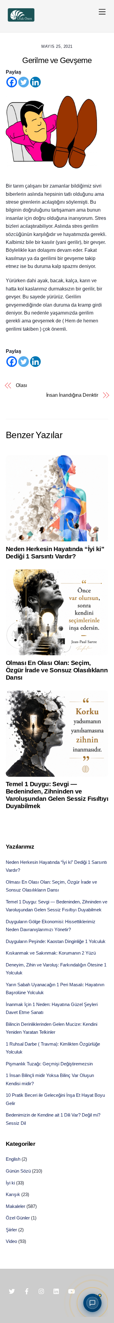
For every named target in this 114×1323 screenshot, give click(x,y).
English (13, 1159)
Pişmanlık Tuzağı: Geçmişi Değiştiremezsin (49, 1063)
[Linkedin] (35, 82)
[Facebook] (11, 82)
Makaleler (15, 1206)
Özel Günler (18, 1217)
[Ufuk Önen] (21, 21)
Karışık (13, 1194)
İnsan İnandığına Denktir (72, 395)
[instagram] (42, 1290)
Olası (21, 385)
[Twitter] (23, 82)
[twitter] (12, 1290)
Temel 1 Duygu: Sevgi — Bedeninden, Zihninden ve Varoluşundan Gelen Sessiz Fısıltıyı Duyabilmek (57, 794)
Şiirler (11, 1229)
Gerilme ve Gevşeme (57, 60)
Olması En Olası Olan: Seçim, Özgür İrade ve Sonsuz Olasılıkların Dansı (57, 670)
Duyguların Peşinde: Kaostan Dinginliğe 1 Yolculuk (55, 941)
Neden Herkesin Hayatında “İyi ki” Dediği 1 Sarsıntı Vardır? (55, 552)
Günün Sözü (18, 1170)
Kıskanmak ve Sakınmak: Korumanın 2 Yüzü (51, 952)
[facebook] (27, 1290)
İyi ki (10, 1182)
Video (11, 1241)
